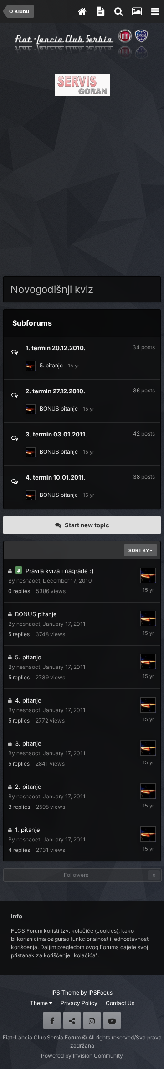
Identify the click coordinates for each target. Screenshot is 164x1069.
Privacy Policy (79, 1003)
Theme (39, 1003)
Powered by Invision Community (82, 1055)
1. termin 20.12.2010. (56, 347)
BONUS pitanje (59, 408)
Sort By (139, 550)
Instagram (92, 1020)
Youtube (112, 1020)
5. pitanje (51, 365)
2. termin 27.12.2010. (55, 391)
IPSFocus (100, 992)
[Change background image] (137, 11)
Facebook (52, 1020)
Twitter (72, 1020)
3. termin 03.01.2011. (56, 434)
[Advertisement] (82, 183)
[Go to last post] (71, 365)
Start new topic (87, 525)
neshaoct (28, 580)
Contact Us (120, 1003)
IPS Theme (65, 992)
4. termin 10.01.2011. (56, 477)
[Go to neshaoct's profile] (31, 366)
